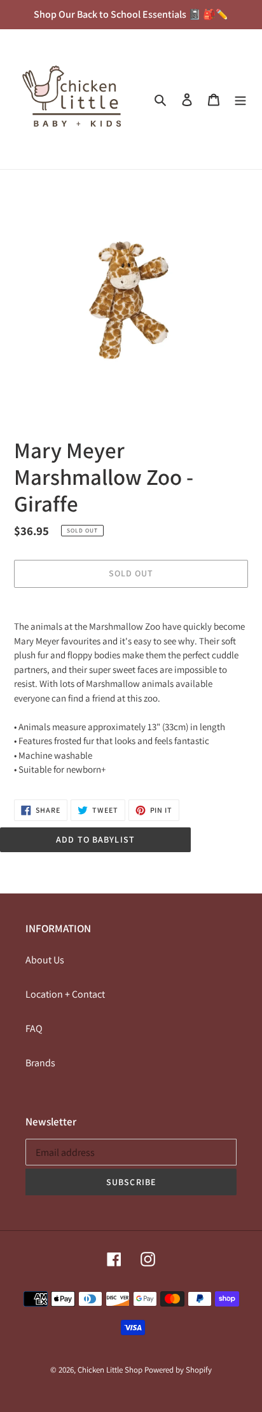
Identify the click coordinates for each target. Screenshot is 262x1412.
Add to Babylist (95, 839)
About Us (44, 960)
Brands (40, 1062)
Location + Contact (65, 994)
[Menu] (240, 99)
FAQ (34, 1028)
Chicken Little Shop (110, 1369)
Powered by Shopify (178, 1369)
